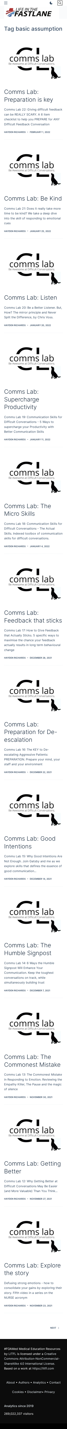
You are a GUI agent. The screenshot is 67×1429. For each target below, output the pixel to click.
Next (53, 1327)
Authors (23, 1382)
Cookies (18, 1392)
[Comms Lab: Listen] (33, 266)
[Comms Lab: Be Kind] (33, 167)
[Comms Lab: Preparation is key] (33, 61)
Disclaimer (34, 1392)
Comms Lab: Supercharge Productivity (21, 399)
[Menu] (5, 3)
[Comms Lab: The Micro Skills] (33, 475)
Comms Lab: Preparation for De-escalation (30, 732)
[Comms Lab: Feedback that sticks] (33, 581)
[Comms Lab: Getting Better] (33, 1132)
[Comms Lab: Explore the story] (33, 1234)
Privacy (49, 1392)
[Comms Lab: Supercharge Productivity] (33, 360)
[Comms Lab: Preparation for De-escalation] (33, 693)
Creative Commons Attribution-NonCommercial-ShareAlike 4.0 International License (32, 1358)
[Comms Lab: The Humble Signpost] (33, 914)
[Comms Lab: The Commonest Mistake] (33, 1025)
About (10, 1382)
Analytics (39, 1382)
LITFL (12, 1354)
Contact (55, 1382)
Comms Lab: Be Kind (33, 198)
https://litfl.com (43, 1368)
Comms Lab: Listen (30, 297)
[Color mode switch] (50, 3)
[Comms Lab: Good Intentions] (33, 807)
